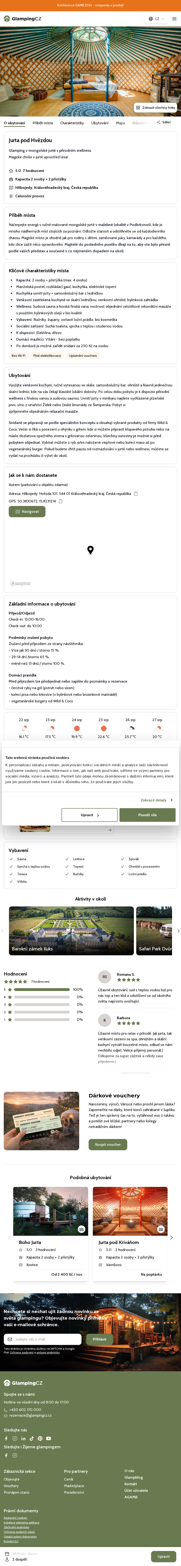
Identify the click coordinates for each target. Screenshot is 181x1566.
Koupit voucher (108, 1144)
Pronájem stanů (16, 1492)
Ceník (68, 1479)
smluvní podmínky (48, 1352)
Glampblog (133, 1477)
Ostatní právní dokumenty (20, 1536)
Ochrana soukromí (21, 1352)
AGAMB (131, 1497)
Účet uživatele (136, 1490)
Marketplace (74, 1486)
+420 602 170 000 (25, 1409)
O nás (129, 1471)
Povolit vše (147, 815)
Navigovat (30, 511)
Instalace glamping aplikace (21, 1522)
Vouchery (11, 1486)
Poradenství (74, 1492)
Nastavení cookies (15, 1517)
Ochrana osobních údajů (19, 1532)
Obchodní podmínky (16, 1527)
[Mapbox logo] (20, 583)
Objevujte (12, 1479)
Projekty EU (11, 1541)
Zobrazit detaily (154, 800)
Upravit (87, 815)
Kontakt (130, 1484)
